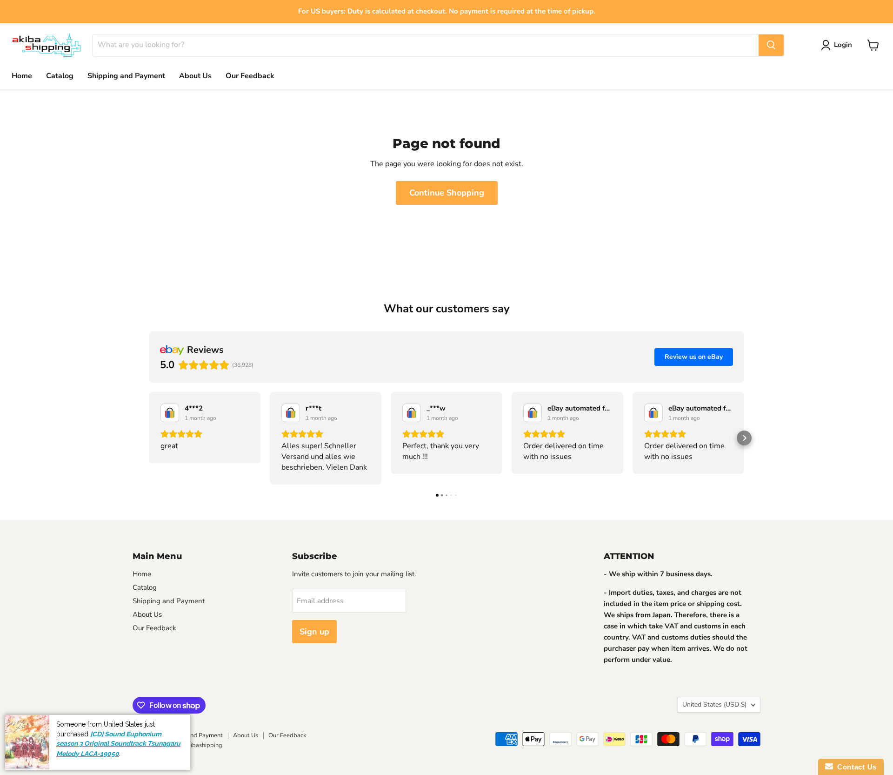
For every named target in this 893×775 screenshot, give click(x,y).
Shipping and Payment (126, 76)
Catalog (59, 76)
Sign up (314, 631)
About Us (195, 76)
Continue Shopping (446, 192)
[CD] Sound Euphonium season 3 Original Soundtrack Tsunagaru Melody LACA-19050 (118, 743)
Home (22, 76)
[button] (148, 438)
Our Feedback (250, 76)
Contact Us (855, 767)
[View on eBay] (169, 413)
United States (714, 704)
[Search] (771, 45)
